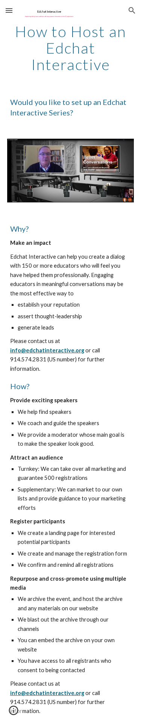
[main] (70, 48)
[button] (9, 10)
